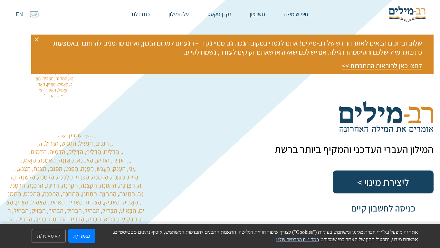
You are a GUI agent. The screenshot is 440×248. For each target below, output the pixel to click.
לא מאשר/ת (48, 235)
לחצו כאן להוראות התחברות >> (382, 65)
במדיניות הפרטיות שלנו (297, 239)
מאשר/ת (81, 235)
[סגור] (36, 39)
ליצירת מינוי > (383, 182)
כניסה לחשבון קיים (383, 208)
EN (19, 14)
